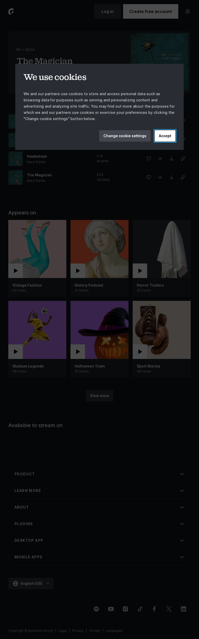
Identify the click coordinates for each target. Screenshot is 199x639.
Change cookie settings (124, 136)
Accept (165, 136)
